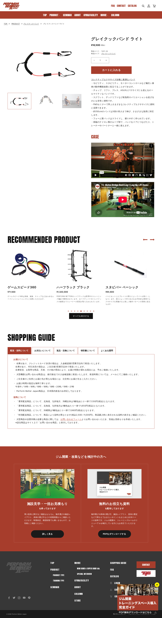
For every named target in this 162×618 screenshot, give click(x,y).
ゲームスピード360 (22, 287)
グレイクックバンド (31, 24)
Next (85, 62)
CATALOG (132, 6)
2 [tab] (71, 311)
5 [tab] (81, 311)
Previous (5, 62)
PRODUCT (16, 24)
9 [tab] (93, 311)
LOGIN (117, 583)
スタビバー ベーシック (122, 287)
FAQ (113, 6)
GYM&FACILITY (81, 580)
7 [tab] (87, 311)
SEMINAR (54, 587)
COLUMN (78, 594)
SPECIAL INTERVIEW (84, 573)
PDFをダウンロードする (114, 534)
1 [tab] (68, 311)
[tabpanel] (31, 274)
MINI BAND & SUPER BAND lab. (88, 568)
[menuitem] (45, 15)
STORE (77, 600)
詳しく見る (47, 534)
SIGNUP (118, 589)
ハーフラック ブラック (73, 287)
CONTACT (121, 6)
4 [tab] (77, 311)
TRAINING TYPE (58, 580)
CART (116, 596)
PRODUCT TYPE (58, 575)
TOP (6, 24)
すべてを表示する (81, 316)
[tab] (19, 350)
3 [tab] (74, 311)
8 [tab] (90, 311)
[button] (143, 6)
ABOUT (77, 587)
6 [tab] (84, 311)
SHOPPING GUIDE (118, 563)
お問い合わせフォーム (71, 419)
